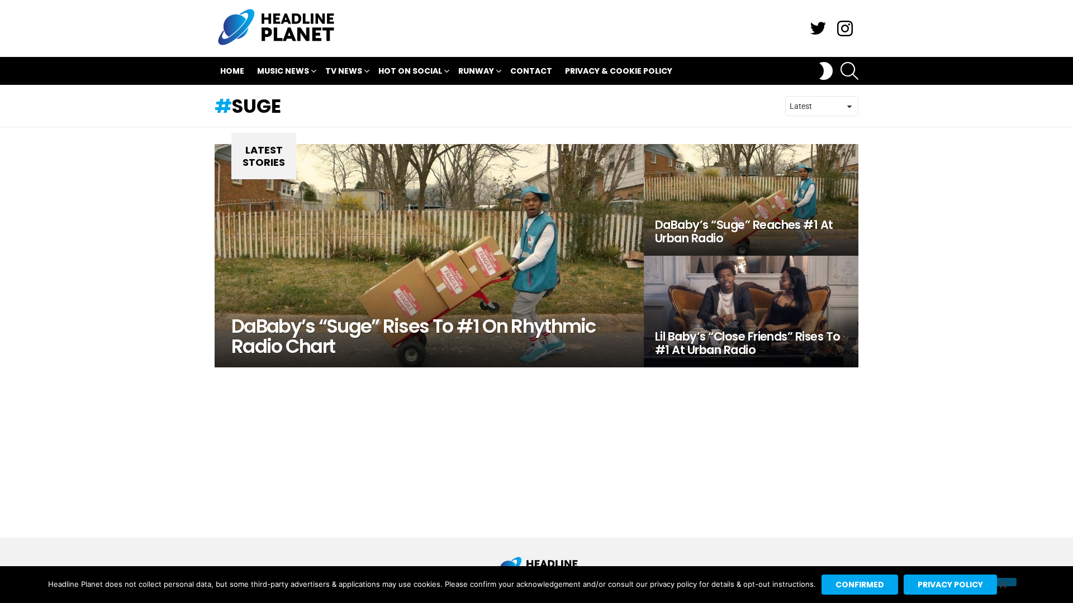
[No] (1003, 582)
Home (232, 70)
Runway (476, 70)
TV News (343, 70)
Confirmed (859, 584)
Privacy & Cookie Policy (618, 70)
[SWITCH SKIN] (826, 71)
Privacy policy (950, 584)
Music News (283, 70)
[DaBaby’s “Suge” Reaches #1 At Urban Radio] (751, 200)
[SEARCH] (849, 71)
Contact (531, 70)
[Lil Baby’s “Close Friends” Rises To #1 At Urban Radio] (751, 311)
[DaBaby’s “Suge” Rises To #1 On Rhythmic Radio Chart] (429, 255)
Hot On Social (410, 70)
